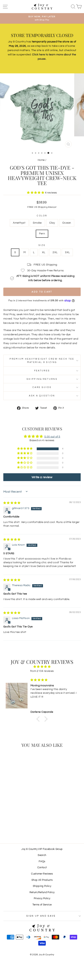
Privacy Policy (42, 898)
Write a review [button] (42, 477)
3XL (67, 252)
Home (41, 160)
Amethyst (19, 222)
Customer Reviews (42, 874)
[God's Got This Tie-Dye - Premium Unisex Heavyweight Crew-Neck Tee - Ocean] (22, 824)
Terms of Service (42, 904)
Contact (42, 867)
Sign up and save (41, 916)
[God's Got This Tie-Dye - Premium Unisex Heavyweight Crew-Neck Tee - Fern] (27, 824)
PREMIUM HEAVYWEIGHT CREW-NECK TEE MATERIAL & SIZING (42, 361)
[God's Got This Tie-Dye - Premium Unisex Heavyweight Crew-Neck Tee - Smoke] (13, 824)
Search (42, 855)
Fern (42, 233)
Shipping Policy (42, 886)
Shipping (42, 207)
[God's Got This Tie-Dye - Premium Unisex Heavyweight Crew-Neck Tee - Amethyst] (9, 824)
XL (43, 252)
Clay (52, 222)
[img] (12, 503)
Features (42, 371)
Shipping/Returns (42, 379)
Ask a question (42, 396)
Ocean (66, 222)
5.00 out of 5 (52, 436)
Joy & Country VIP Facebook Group (42, 849)
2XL (55, 252)
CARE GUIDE (42, 387)
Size (42, 245)
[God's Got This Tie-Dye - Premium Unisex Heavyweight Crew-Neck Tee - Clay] (18, 824)
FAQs (42, 861)
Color (42, 216)
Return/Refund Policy (42, 892)
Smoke (37, 222)
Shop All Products (42, 880)
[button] (36, 192)
